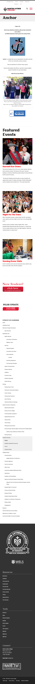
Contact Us (10, 658)
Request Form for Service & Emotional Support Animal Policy (18, 483)
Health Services (8, 336)
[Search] (26, 8)
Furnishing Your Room (11, 351)
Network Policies (8, 493)
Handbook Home (6, 325)
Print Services (5, 600)
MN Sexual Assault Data (10, 425)
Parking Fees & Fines (9, 387)
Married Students (10, 348)
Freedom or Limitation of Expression (12, 499)
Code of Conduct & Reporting (9, 405)
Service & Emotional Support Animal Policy (14, 479)
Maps (4, 615)
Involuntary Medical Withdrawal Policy (13, 470)
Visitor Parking (8, 393)
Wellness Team (10, 342)
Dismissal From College (10, 410)
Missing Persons (8, 434)
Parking (4, 384)
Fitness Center (6, 592)
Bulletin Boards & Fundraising (13, 458)
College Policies (6, 452)
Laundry (10, 357)
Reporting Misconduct (9, 407)
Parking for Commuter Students (12, 390)
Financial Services (6, 589)
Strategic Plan (10, 1)
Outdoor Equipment (9, 378)
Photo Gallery (5, 623)
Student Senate (8, 449)
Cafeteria (7, 372)
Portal (16, 1)
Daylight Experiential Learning (11, 443)
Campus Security (8, 369)
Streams (16, 4)
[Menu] (30, 8)
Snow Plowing (8, 399)
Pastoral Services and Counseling (10, 510)
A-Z (21, 4)
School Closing (8, 381)
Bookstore (5, 576)
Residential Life (6, 333)
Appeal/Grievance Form (10, 416)
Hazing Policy (7, 419)
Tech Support (5, 628)
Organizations (6, 597)
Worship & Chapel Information (9, 328)
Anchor (9, 18)
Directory (4, 508)
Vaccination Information (12, 339)
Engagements (8, 505)
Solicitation (7, 473)
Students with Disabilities (10, 476)
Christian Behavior (9, 461)
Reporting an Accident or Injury (9, 513)
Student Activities (6, 437)
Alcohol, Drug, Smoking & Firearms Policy (15, 431)
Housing (6, 345)
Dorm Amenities (10, 354)
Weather (4, 631)
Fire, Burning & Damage (12, 363)
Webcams (5, 634)
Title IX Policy (7, 422)
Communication (8, 455)
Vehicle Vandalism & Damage (11, 402)
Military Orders (8, 502)
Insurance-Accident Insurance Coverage (11, 516)
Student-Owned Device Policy (11, 496)
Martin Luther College (12, 678)
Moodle (21, 1)
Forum (6, 446)
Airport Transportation (10, 366)
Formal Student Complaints (11, 413)
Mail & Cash (7, 467)
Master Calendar (6, 618)
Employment (5, 584)
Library (4, 594)
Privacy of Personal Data (10, 490)
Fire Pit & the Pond (9, 464)
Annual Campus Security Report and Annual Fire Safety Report (18, 428)
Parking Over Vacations (10, 396)
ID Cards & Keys (8, 375)
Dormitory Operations (11, 360)
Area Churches (8, 331)
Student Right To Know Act (10, 487)
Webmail (27, 1)
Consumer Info (6, 581)
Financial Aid (5, 586)
